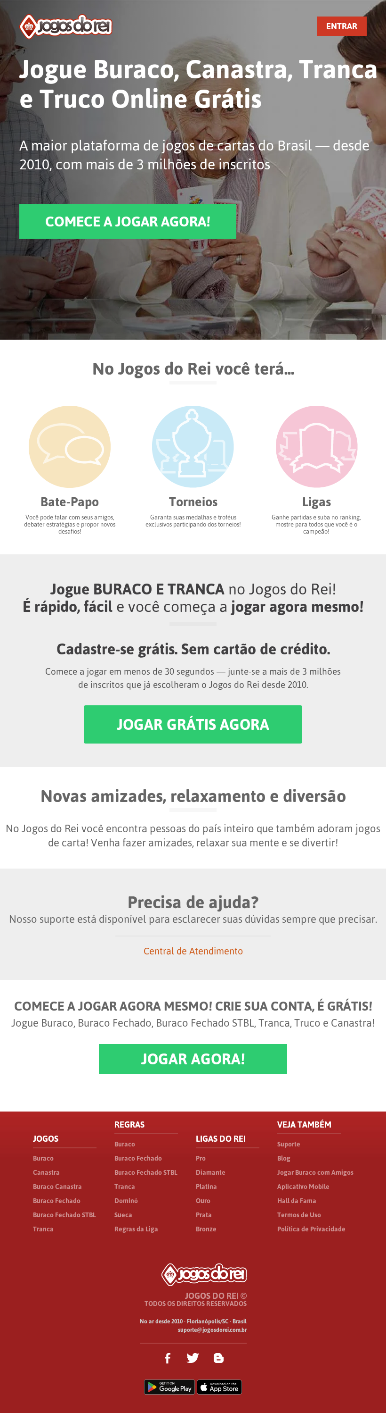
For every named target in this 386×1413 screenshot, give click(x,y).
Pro (201, 1158)
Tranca (43, 1229)
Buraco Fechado (56, 1200)
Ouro (203, 1200)
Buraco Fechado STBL (64, 1215)
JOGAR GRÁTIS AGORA (193, 724)
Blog (283, 1158)
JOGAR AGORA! (193, 1059)
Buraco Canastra (57, 1186)
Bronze (206, 1229)
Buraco (43, 1158)
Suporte (288, 1144)
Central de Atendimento (193, 950)
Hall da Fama (296, 1200)
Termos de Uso (299, 1215)
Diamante (210, 1172)
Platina (206, 1186)
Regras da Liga (136, 1229)
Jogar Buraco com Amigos (315, 1172)
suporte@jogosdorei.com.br (212, 1330)
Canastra (46, 1172)
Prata (204, 1215)
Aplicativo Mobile (303, 1186)
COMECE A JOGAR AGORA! (127, 221)
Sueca (123, 1215)
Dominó (126, 1200)
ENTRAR (341, 26)
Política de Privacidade (311, 1229)
